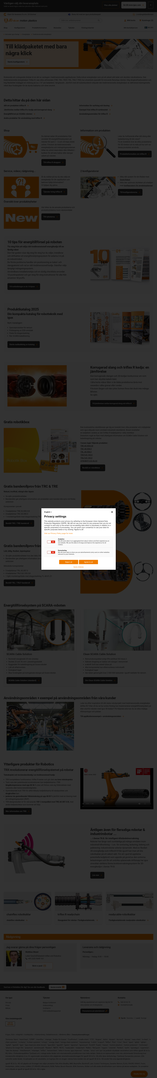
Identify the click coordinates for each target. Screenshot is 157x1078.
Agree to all (88, 562)
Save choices (78, 567)
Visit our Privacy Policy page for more (58, 533)
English (47, 512)
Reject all (68, 562)
